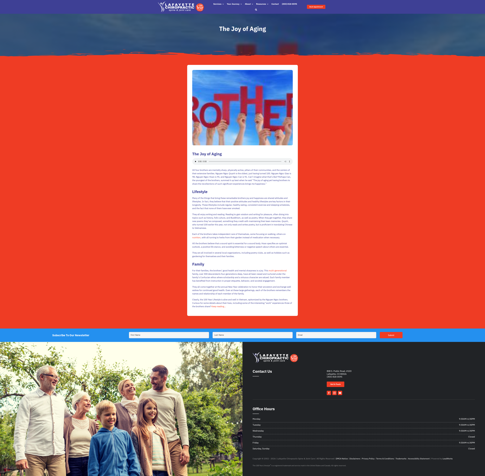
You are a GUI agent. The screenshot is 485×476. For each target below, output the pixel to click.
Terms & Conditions (385, 458)
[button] (256, 10)
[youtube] (340, 393)
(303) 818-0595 (334, 376)
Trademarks (401, 458)
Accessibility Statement (419, 458)
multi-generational (278, 270)
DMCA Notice (342, 458)
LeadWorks (448, 458)
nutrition (196, 237)
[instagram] (334, 393)
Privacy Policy (368, 458)
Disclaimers (354, 458)
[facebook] (329, 393)
